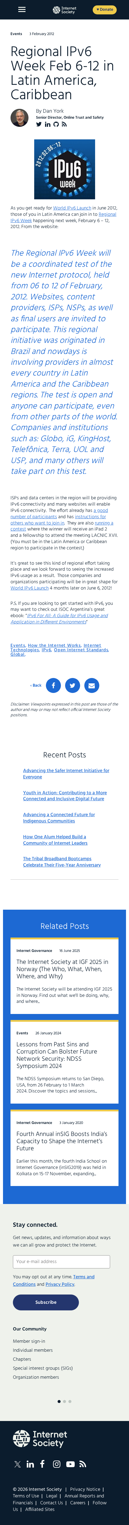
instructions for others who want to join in (58, 520)
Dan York (53, 111)
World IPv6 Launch (72, 208)
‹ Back (35, 685)
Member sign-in (29, 1341)
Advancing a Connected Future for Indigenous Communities (59, 818)
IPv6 (46, 650)
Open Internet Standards (81, 650)
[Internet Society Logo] (40, 1439)
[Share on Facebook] (53, 685)
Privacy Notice (85, 1490)
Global (17, 654)
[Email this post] (91, 685)
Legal (51, 1496)
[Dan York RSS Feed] (64, 124)
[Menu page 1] (59, 1401)
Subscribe (45, 1303)
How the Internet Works (54, 645)
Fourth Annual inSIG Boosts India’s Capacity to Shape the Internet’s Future (61, 1141)
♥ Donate (105, 9)
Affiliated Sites (40, 1510)
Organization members (36, 1377)
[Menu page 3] (69, 1401)
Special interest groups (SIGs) (43, 1368)
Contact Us (51, 1503)
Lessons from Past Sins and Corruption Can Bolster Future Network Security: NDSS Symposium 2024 (56, 1055)
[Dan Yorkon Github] (56, 124)
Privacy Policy (60, 1285)
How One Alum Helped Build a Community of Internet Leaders (55, 840)
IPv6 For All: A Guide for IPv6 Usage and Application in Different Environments (59, 619)
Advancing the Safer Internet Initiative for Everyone (66, 774)
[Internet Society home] (64, 10)
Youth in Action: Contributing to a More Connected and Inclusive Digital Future (65, 796)
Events (17, 645)
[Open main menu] (22, 9)
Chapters (22, 1359)
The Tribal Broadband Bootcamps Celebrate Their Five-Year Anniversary (62, 862)
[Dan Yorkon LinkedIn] (47, 124)
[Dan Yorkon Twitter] (39, 124)
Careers (78, 1503)
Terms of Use (26, 1496)
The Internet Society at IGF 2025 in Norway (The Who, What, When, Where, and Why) (62, 969)
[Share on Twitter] (72, 685)
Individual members (33, 1350)
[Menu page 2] (64, 1401)
